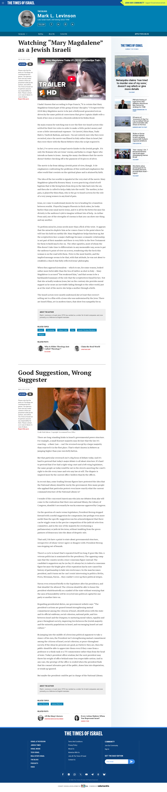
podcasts (34, 763)
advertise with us (74, 752)
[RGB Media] (85, 786)
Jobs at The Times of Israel (77, 756)
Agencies (135, 127)
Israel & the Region (38, 741)
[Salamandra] (103, 786)
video (33, 767)
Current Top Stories (131, 49)
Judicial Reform (57, 704)
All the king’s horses (54, 716)
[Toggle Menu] (3, 3)
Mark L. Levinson (56, 15)
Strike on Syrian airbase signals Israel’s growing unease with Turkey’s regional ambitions (140, 137)
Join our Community (134, 3)
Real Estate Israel (38, 756)
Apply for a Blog (142, 34)
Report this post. (23, 99)
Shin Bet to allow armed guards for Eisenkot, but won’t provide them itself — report (140, 169)
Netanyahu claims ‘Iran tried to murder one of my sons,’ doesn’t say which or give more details (132, 84)
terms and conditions (75, 741)
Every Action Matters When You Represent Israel (93, 717)
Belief (41, 330)
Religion (41, 335)
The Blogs (42, 11)
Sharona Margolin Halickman (54, 719)
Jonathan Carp (86, 349)
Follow (42, 24)
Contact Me (63, 34)
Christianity (50, 330)
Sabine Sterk (85, 721)
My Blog (40, 34)
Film (72, 330)
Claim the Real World (90, 346)
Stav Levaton (137, 143)
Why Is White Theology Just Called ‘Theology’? (57, 347)
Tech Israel (35, 752)
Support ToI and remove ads (155, 3)
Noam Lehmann (137, 109)
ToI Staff (132, 92)
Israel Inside (35, 749)
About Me (52, 34)
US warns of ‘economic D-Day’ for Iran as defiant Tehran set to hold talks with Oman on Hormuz (141, 121)
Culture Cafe (63, 330)
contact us (71, 760)
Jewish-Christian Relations (86, 330)
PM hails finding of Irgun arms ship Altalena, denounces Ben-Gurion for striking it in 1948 (140, 103)
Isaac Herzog (43, 704)
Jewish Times (36, 745)
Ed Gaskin (47, 351)
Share (23, 64)
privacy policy (72, 745)
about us (71, 749)
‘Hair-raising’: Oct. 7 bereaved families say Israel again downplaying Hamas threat (140, 153)
